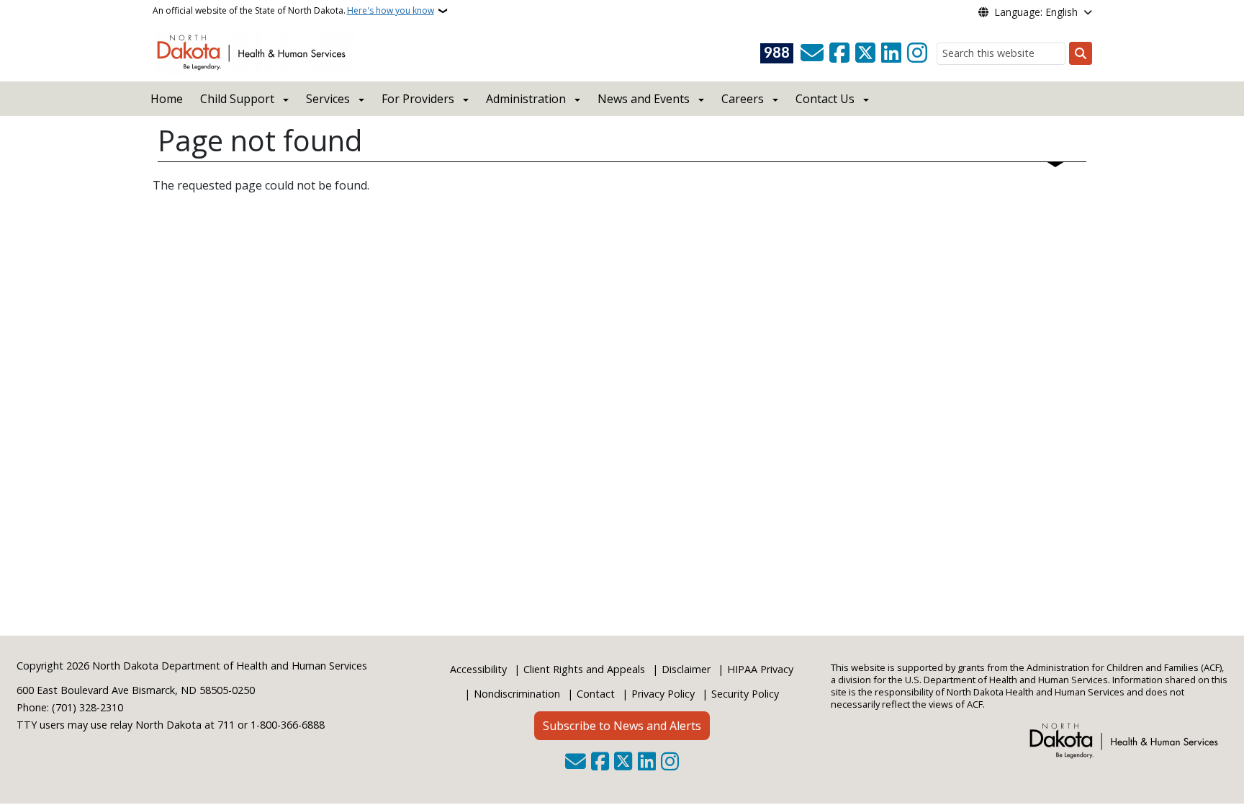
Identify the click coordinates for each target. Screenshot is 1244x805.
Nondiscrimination (517, 694)
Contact (596, 694)
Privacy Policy (663, 694)
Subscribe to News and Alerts (622, 726)
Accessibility (478, 669)
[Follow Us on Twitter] (865, 53)
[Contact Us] (812, 53)
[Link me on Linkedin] (891, 53)
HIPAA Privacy (760, 669)
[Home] (254, 51)
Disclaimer (686, 669)
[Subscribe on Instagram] (917, 53)
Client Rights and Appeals (584, 669)
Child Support (237, 99)
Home (166, 99)
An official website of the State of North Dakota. (293, 10)
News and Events (644, 99)
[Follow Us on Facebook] (839, 53)
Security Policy (745, 694)
